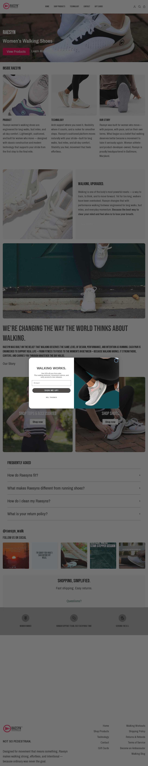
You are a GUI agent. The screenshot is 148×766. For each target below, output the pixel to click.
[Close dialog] (116, 360)
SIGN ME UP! (52, 390)
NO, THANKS (51, 397)
